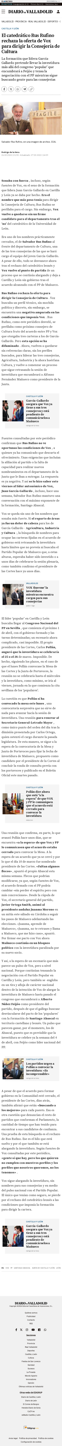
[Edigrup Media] (31, 1427)
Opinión (31, 1383)
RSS (31, 1324)
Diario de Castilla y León (31, 1397)
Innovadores (31, 1379)
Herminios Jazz (51, 4)
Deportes (53, 21)
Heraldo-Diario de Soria (31, 1408)
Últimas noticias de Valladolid (31, 1387)
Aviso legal (13, 1438)
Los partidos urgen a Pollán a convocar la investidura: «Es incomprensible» (40, 1069)
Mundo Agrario (31, 1376)
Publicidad (31, 1316)
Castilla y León (10, 28)
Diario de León (31, 1401)
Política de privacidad (28, 1438)
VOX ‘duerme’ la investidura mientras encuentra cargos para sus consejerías (39, 594)
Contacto (31, 1320)
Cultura (31, 1358)
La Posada (31, 1372)
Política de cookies (45, 1438)
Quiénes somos (31, 1313)
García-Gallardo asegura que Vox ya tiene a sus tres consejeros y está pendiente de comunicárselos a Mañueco (39, 411)
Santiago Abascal (22, 1268)
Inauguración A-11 (21, 4)
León (58, 1268)
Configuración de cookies (31, 1442)
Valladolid (8, 21)
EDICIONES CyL (52, 1)
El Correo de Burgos (31, 1404)
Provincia (21, 21)
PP (11, 1268)
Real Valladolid (37, 21)
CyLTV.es (31, 1411)
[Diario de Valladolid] (30, 11)
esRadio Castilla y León (31, 1415)
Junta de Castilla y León (43, 1268)
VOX (7, 1268)
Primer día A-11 (37, 4)
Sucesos (31, 1369)
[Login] (58, 11)
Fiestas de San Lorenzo (31, 1361)
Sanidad (31, 1365)
